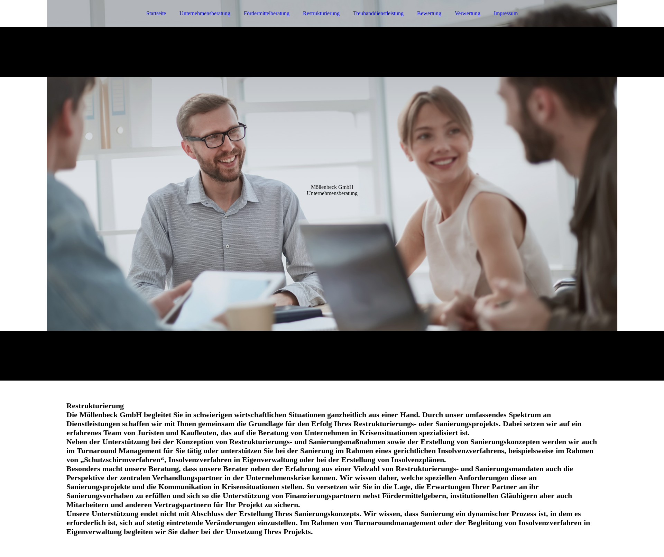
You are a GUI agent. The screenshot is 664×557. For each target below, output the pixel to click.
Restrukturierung (321, 13)
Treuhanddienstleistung (378, 13)
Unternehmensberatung (204, 13)
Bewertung (429, 13)
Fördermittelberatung (266, 13)
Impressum (506, 13)
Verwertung (467, 13)
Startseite (156, 13)
